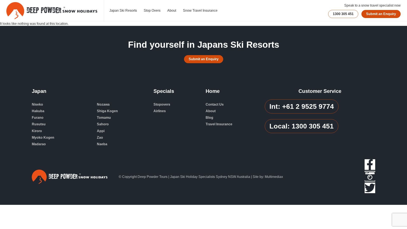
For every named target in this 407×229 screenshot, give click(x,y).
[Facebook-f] (370, 164)
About (171, 10)
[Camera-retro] (370, 176)
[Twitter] (370, 188)
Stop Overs (152, 10)
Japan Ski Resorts (123, 10)
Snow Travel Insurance (200, 10)
